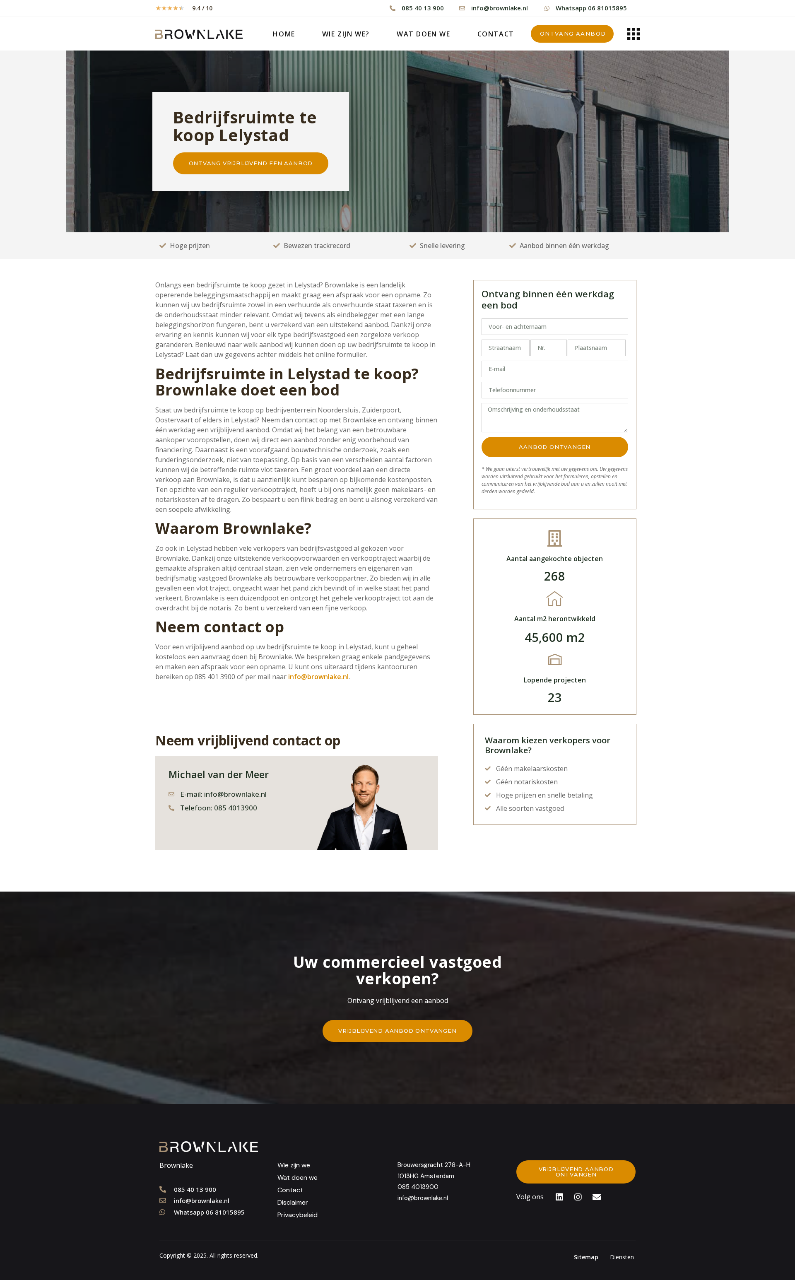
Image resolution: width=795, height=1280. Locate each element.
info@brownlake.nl (318, 676)
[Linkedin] (559, 1197)
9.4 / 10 (202, 8)
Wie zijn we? (346, 34)
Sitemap (586, 1257)
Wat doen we (423, 34)
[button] (572, 34)
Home (284, 34)
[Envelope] (596, 1197)
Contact (495, 34)
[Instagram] (578, 1197)
